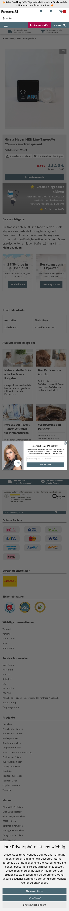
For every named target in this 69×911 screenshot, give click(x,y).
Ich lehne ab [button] (34, 897)
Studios (8, 18)
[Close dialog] (65, 442)
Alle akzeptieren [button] (34, 891)
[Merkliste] (41, 11)
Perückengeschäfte (39, 25)
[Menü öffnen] (6, 25)
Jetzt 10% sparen (45, 465)
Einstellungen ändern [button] (34, 904)
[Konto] (51, 11)
